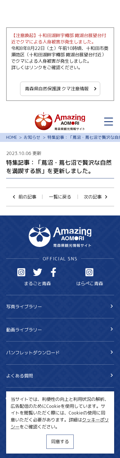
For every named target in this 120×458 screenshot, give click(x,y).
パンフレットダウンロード (33, 352)
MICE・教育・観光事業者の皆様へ (40, 423)
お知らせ (32, 137)
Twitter (37, 272)
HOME (11, 137)
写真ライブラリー (24, 306)
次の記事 (93, 196)
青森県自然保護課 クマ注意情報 (56, 88)
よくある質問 (19, 375)
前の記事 (27, 196)
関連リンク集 (19, 445)
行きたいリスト (30, 408)
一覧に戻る (60, 196)
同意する (60, 441)
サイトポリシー (21, 434)
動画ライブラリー (24, 329)
